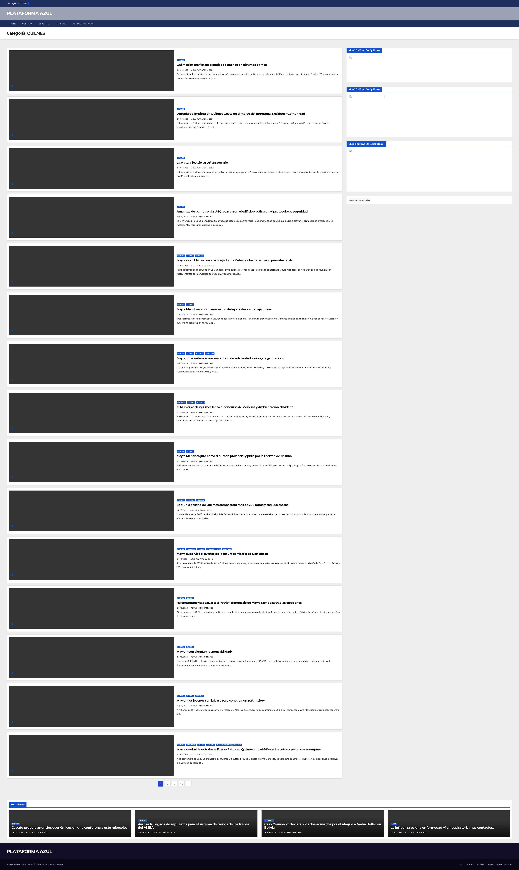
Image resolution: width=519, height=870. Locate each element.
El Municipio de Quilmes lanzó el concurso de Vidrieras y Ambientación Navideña (235, 407)
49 (181, 783)
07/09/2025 (183, 755)
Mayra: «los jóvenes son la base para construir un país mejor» (221, 700)
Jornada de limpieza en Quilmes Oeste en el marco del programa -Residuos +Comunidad (241, 114)
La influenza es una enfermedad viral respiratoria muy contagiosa (443, 827)
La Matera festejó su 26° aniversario (202, 162)
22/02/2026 (183, 266)
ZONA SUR (200, 256)
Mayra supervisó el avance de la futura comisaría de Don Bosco (222, 554)
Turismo (61, 24)
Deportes (44, 24)
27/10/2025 (182, 608)
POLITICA (180, 256)
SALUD (393, 824)
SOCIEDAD (200, 353)
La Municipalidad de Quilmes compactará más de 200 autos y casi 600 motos (232, 505)
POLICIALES (269, 820)
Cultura (27, 24)
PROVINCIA (181, 402)
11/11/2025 (182, 510)
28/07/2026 (183, 119)
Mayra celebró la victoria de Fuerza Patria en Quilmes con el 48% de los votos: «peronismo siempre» (249, 749)
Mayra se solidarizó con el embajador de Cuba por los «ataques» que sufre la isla (234, 260)
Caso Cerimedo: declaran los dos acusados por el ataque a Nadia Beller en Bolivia (322, 825)
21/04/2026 (182, 217)
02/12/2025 (182, 461)
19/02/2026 (182, 315)
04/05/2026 (183, 168)
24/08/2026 (270, 832)
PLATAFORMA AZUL (29, 13)
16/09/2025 (182, 706)
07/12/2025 (182, 412)
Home (13, 24)
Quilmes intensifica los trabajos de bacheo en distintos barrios (222, 65)
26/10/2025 (182, 657)
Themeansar (57, 864)
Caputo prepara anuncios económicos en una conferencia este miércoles (69, 827)
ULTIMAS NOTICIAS (82, 24)
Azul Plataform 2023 (202, 70)
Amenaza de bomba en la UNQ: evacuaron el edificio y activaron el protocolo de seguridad (242, 211)
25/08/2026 (144, 832)
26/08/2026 (18, 832)
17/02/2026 (182, 363)
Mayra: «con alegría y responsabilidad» (205, 651)
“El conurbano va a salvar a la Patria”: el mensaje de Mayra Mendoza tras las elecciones (239, 603)
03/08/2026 (183, 70)
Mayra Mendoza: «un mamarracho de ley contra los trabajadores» (224, 309)
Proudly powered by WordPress (20, 864)
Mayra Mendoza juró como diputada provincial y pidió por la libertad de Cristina (234, 456)
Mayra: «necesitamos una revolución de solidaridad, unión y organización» (230, 358)
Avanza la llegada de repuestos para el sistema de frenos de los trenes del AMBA (193, 825)
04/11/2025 (182, 559)
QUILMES (180, 60)
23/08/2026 (397, 832)
